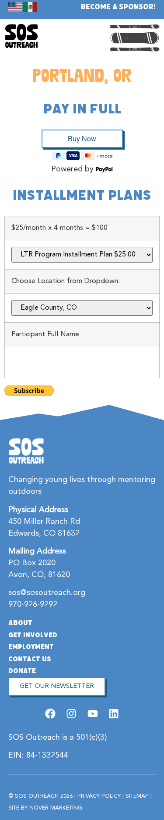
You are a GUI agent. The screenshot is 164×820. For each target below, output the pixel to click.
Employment (31, 646)
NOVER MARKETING (55, 808)
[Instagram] (71, 713)
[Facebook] (50, 713)
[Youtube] (92, 713)
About (20, 622)
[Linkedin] (113, 713)
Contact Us (29, 659)
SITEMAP (137, 796)
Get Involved (32, 635)
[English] (15, 6)
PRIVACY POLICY (99, 796)
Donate (22, 670)
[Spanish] (30, 6)
